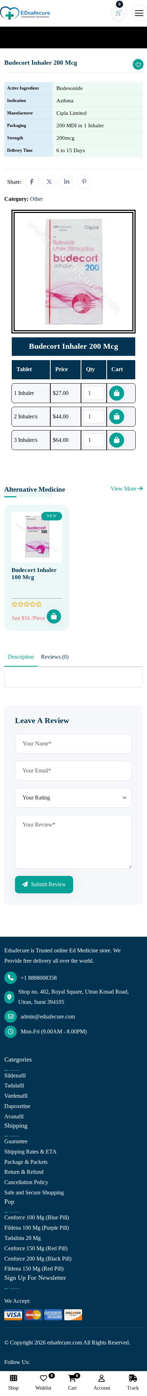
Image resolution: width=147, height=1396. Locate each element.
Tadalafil (14, 1085)
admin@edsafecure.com (48, 1016)
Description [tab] (21, 657)
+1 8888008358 (39, 978)
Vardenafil (15, 1096)
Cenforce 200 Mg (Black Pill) (37, 1259)
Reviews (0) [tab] (55, 657)
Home (16, 37)
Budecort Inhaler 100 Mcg (34, 574)
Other (36, 37)
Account (101, 1388)
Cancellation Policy (26, 1182)
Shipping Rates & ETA (30, 1152)
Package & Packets (25, 1162)
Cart (72, 1383)
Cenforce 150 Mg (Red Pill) (35, 1248)
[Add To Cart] (54, 616)
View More (124, 489)
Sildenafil (15, 1076)
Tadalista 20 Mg (22, 1238)
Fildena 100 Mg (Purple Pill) (36, 1228)
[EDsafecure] (25, 13)
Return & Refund (24, 1172)
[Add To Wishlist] (138, 64)
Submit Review (48, 884)
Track (133, 1388)
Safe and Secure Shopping (34, 1192)
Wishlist (43, 1383)
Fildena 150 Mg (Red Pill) (34, 1269)
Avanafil (14, 1116)
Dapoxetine (17, 1106)
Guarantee (15, 1141)
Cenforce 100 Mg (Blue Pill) (36, 1217)
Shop (13, 1388)
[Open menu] (139, 13)
